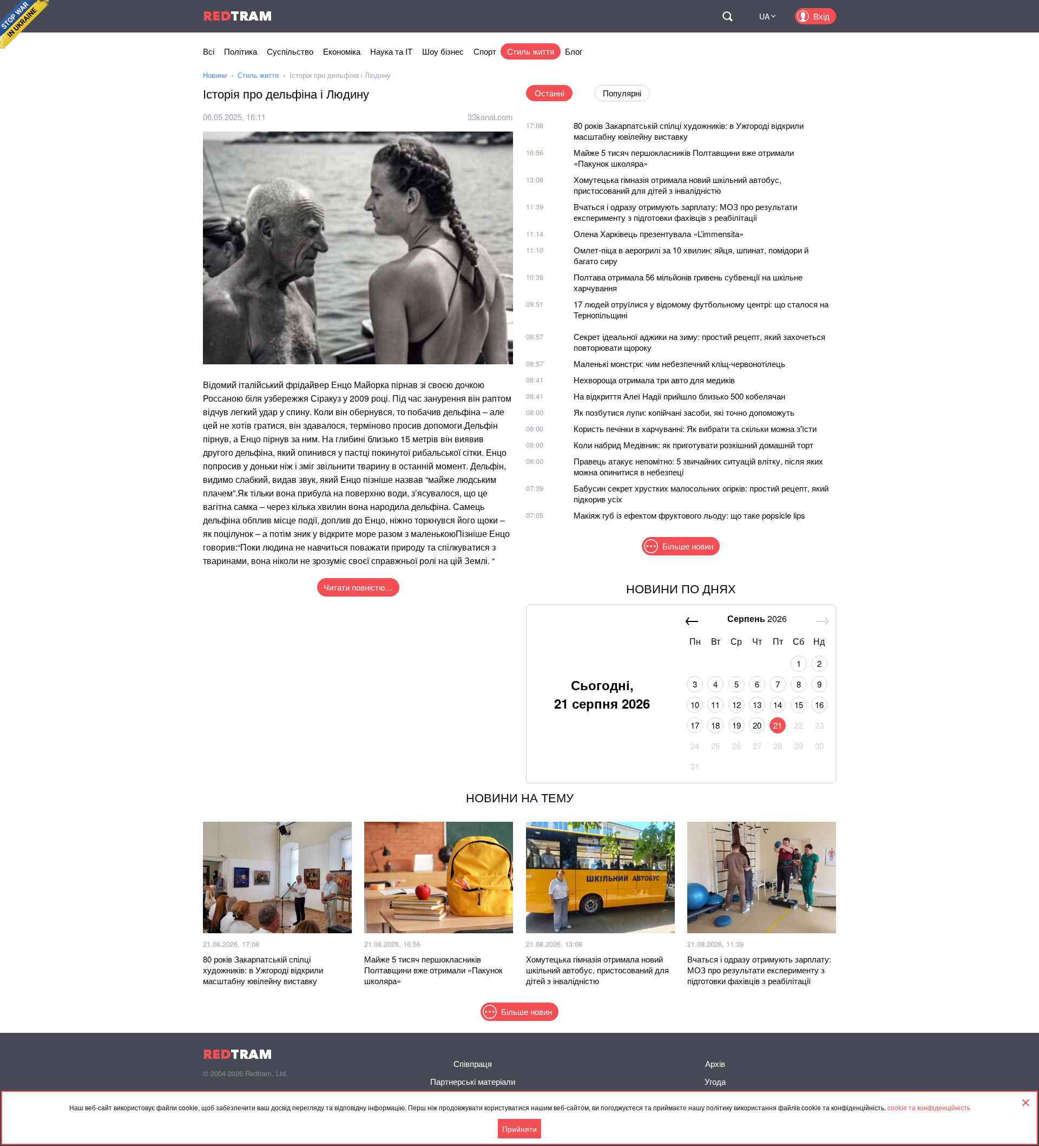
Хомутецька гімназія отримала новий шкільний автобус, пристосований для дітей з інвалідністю (677, 185)
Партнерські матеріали (472, 1081)
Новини (215, 75)
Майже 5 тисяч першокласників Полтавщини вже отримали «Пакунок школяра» (684, 158)
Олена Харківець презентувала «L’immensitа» (659, 233)
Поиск (727, 16)
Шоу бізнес (443, 51)
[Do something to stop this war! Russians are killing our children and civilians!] (24, 24)
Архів (715, 1063)
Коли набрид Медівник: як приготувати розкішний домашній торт (693, 444)
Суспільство (290, 51)
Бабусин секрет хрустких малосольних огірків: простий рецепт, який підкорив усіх (701, 493)
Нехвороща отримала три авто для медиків (654, 379)
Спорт (485, 51)
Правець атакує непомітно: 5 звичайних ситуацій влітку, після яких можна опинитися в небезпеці (698, 466)
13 (757, 704)
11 (715, 704)
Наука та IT (391, 51)
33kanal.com (490, 116)
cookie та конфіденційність (928, 1107)
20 (757, 725)
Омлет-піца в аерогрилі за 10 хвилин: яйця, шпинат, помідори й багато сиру (691, 255)
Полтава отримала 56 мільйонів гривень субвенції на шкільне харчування (688, 282)
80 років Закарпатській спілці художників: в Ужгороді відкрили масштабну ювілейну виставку (689, 131)
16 (819, 704)
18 (715, 725)
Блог (573, 51)
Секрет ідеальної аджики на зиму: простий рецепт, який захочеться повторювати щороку (699, 342)
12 (736, 704)
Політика (240, 51)
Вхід (821, 16)
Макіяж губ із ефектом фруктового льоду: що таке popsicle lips (689, 515)
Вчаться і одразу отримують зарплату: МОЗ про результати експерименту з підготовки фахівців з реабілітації (685, 212)
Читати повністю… (358, 587)
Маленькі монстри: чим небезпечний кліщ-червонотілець (679, 363)
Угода (715, 1081)
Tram (237, 16)
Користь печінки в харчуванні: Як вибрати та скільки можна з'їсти (695, 428)
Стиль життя (530, 51)
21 (777, 725)
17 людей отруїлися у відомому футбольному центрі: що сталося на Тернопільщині (701, 309)
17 (695, 725)
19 (736, 725)
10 (695, 704)
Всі (208, 51)
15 (798, 704)
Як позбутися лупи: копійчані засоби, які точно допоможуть (684, 412)
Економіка (341, 51)
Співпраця (472, 1063)
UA (764, 16)
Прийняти (519, 1128)
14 (777, 704)
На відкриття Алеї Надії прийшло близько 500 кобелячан (679, 396)
